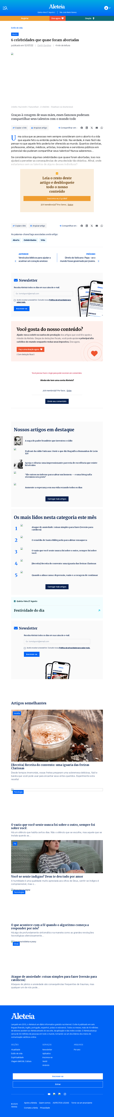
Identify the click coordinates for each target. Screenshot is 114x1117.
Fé (15, 843)
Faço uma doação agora (29, 349)
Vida (43, 240)
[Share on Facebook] (82, 128)
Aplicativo (46, 1053)
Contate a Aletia (31, 1108)
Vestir (44, 1061)
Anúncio (45, 1065)
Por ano (77, 1049)
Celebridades (30, 240)
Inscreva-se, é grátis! (57, 198)
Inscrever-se (21, 308)
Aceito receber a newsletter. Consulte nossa (44, 301)
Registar (25, 18)
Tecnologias (19, 892)
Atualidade (15, 1049)
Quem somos (44, 1103)
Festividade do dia (29, 610)
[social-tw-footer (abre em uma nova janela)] (59, 1094)
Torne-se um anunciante (81, 1103)
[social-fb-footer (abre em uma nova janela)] (54, 1094)
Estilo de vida (17, 27)
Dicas (16, 944)
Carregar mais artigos (57, 499)
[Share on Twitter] (92, 128)
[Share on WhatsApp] (102, 128)
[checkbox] (15, 300)
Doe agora (55, 18)
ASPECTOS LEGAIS (61, 1103)
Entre (70, 204)
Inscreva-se (47, 1057)
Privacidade (45, 1108)
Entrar (58, 1084)
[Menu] (19, 8)
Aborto (16, 240)
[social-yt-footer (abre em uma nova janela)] (49, 1094)
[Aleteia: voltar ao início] (57, 6)
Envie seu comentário (57, 401)
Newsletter (47, 1049)
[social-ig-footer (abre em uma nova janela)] (65, 1094)
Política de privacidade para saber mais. (74, 648)
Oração (88, 18)
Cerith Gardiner (44, 45)
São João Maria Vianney (68, 12)
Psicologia (18, 792)
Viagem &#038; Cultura (21, 1061)
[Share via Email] (97, 128)
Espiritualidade (17, 1057)
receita (17, 713)
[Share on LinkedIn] (87, 128)
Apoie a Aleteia (30, 1103)
